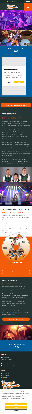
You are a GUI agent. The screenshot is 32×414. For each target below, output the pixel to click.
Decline (16, 407)
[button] (16, 105)
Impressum (5, 373)
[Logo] (12, 7)
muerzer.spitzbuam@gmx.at (10, 365)
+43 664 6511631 (13, 1)
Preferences (16, 410)
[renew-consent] (1, 412)
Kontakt (4, 377)
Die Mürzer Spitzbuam (8, 54)
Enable (19, 82)
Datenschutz (5, 375)
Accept (16, 404)
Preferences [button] (8, 399)
